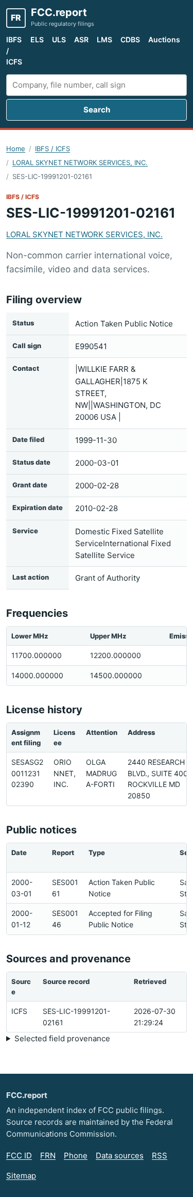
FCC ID (19, 1155)
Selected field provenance (62, 1038)
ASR (81, 39)
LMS (104, 39)
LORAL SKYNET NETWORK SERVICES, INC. (80, 162)
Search (96, 109)
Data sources (120, 1155)
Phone (75, 1155)
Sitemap (21, 1175)
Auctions (164, 39)
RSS (159, 1155)
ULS (59, 39)
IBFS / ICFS (14, 50)
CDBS (130, 39)
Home (15, 148)
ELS (37, 39)
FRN (48, 1155)
